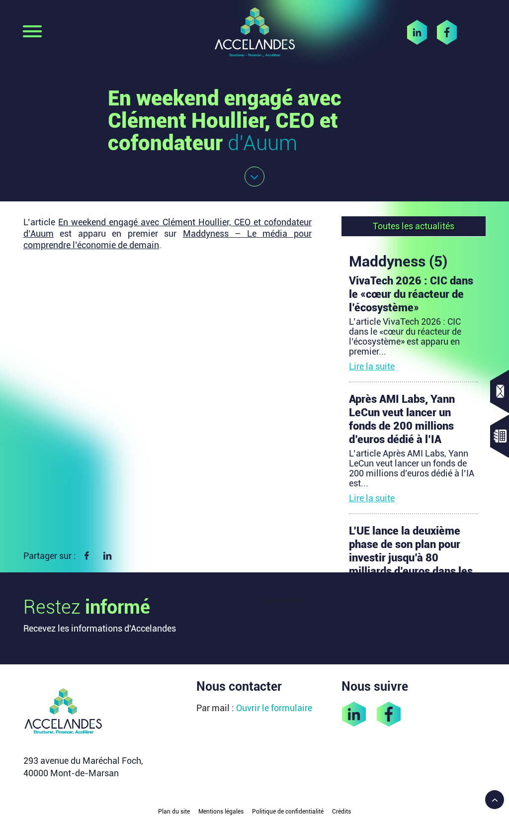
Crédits (341, 811)
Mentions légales (221, 811)
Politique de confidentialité (288, 811)
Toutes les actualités (413, 226)
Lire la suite (372, 366)
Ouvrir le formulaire (274, 708)
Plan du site (174, 811)
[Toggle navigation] (32, 32)
